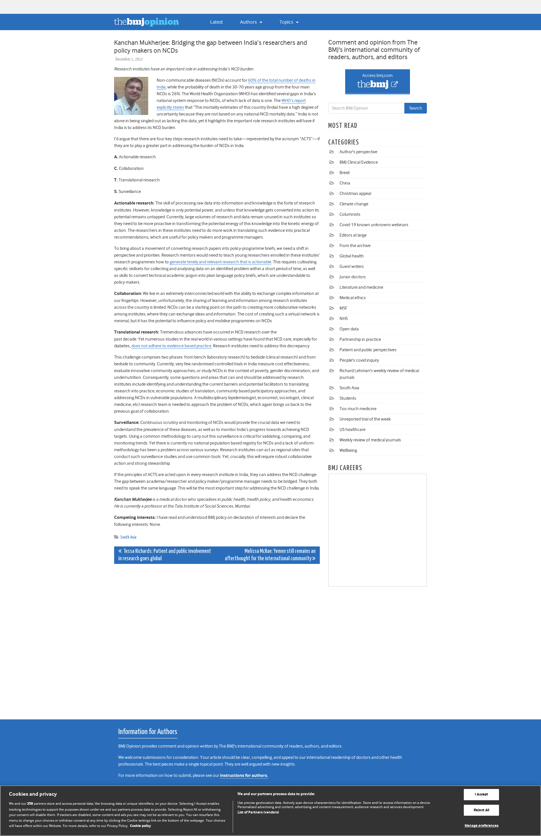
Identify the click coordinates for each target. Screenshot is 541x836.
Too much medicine (358, 408)
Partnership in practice (360, 339)
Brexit (345, 172)
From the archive (355, 245)
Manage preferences (481, 826)
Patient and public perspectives (368, 349)
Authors (249, 22)
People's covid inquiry (359, 360)
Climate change (354, 203)
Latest (216, 22)
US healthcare (352, 429)
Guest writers (352, 266)
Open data (349, 329)
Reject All (481, 810)
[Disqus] (217, 638)
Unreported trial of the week (365, 419)
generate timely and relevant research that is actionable (220, 261)
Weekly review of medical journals (370, 440)
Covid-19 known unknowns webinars (374, 224)
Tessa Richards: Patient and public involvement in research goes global (164, 555)
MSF (343, 308)
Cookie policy (140, 826)
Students (348, 398)
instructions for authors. (244, 775)
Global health (352, 256)
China (345, 183)
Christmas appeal (355, 193)
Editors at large (353, 235)
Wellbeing (348, 450)
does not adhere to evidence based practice (171, 345)
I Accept (481, 794)
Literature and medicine (361, 287)
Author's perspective (358, 151)
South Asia (128, 537)
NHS (344, 318)
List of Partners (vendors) (258, 812)
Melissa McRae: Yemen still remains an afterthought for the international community (270, 555)
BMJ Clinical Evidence (359, 162)
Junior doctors (353, 276)
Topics (287, 22)
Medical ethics (353, 297)
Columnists (350, 214)
